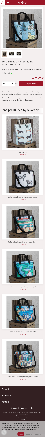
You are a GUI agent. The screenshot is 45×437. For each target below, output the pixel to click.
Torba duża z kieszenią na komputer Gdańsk (22, 377)
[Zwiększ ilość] (4, 83)
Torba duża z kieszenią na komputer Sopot (22, 242)
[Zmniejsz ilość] (12, 83)
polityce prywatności (30, 429)
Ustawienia (38, 434)
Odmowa (29, 434)
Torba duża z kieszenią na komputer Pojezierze (22, 287)
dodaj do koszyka (31, 83)
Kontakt (5, 402)
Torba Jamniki (22, 152)
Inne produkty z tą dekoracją (20, 110)
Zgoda (21, 434)
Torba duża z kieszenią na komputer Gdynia (22, 332)
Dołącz (22, 419)
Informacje (6, 395)
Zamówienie (7, 389)
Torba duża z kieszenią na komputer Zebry (22, 197)
